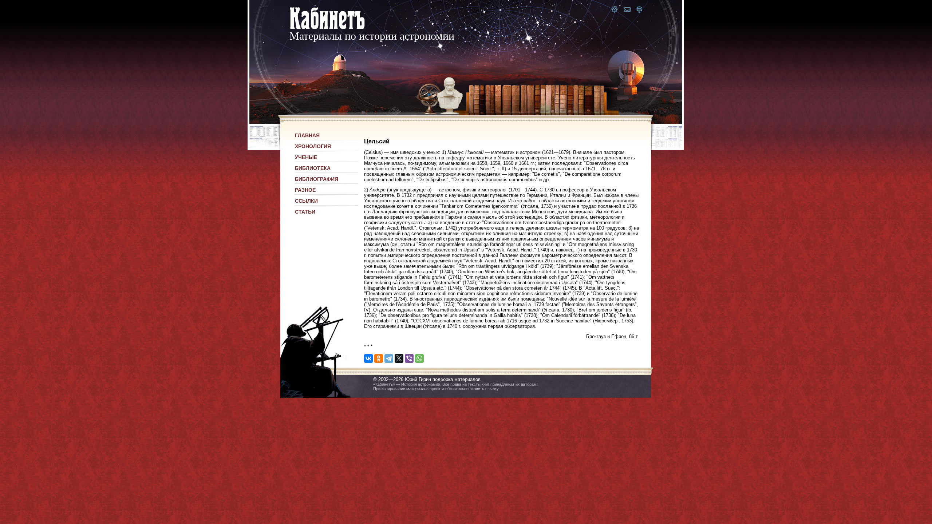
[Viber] (409, 358)
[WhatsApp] (419, 358)
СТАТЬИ (305, 212)
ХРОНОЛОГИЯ (313, 146)
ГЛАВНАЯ (307, 135)
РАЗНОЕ (305, 190)
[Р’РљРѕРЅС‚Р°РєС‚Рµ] (368, 358)
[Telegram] (388, 358)
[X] (399, 358)
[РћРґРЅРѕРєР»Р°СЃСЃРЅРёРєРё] (378, 358)
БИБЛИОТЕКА (313, 168)
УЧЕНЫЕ (306, 157)
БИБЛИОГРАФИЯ (316, 179)
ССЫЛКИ (306, 201)
